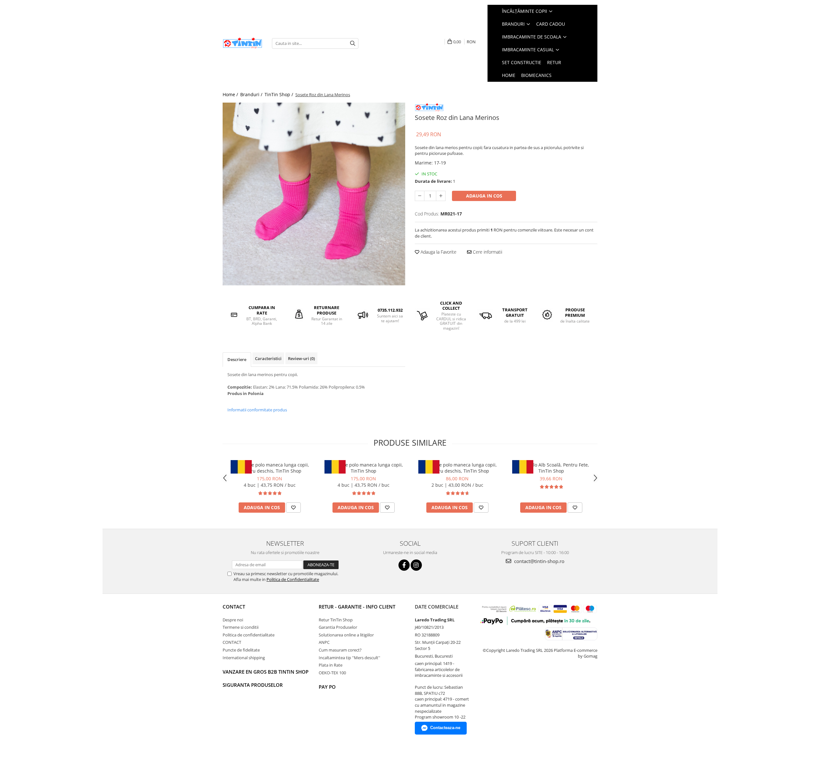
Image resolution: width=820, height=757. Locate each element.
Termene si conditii (240, 627)
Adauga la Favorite (437, 252)
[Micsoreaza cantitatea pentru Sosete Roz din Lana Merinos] (419, 196)
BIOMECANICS (536, 75)
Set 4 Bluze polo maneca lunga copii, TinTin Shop (363, 468)
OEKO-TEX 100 (332, 673)
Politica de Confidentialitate (292, 579)
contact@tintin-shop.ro (538, 561)
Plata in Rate (330, 665)
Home (508, 75)
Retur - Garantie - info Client (357, 606)
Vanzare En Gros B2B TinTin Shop (265, 672)
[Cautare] (352, 43)
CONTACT (234, 606)
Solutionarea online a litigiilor (346, 635)
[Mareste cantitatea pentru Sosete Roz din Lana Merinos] (441, 196)
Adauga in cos (484, 196)
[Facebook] (404, 565)
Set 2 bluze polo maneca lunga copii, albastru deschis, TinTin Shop (457, 468)
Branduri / (252, 94)
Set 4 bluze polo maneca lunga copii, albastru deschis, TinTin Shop (269, 468)
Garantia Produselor (338, 627)
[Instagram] (416, 565)
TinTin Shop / (279, 94)
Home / (231, 94)
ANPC (324, 642)
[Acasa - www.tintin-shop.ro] (242, 43)
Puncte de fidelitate (241, 650)
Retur (554, 62)
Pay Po (327, 687)
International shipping (244, 657)
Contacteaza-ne (445, 727)
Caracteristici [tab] (268, 358)
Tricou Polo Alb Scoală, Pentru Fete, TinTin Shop (551, 468)
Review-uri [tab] (301, 358)
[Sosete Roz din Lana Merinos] (314, 194)
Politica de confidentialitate (249, 635)
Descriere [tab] (236, 359)
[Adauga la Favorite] (293, 507)
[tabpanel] (314, 194)
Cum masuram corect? (340, 650)
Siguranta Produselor (253, 685)
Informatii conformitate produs (257, 410)
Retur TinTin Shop (336, 620)
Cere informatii (487, 252)
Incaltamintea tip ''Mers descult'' (349, 657)
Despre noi (233, 620)
